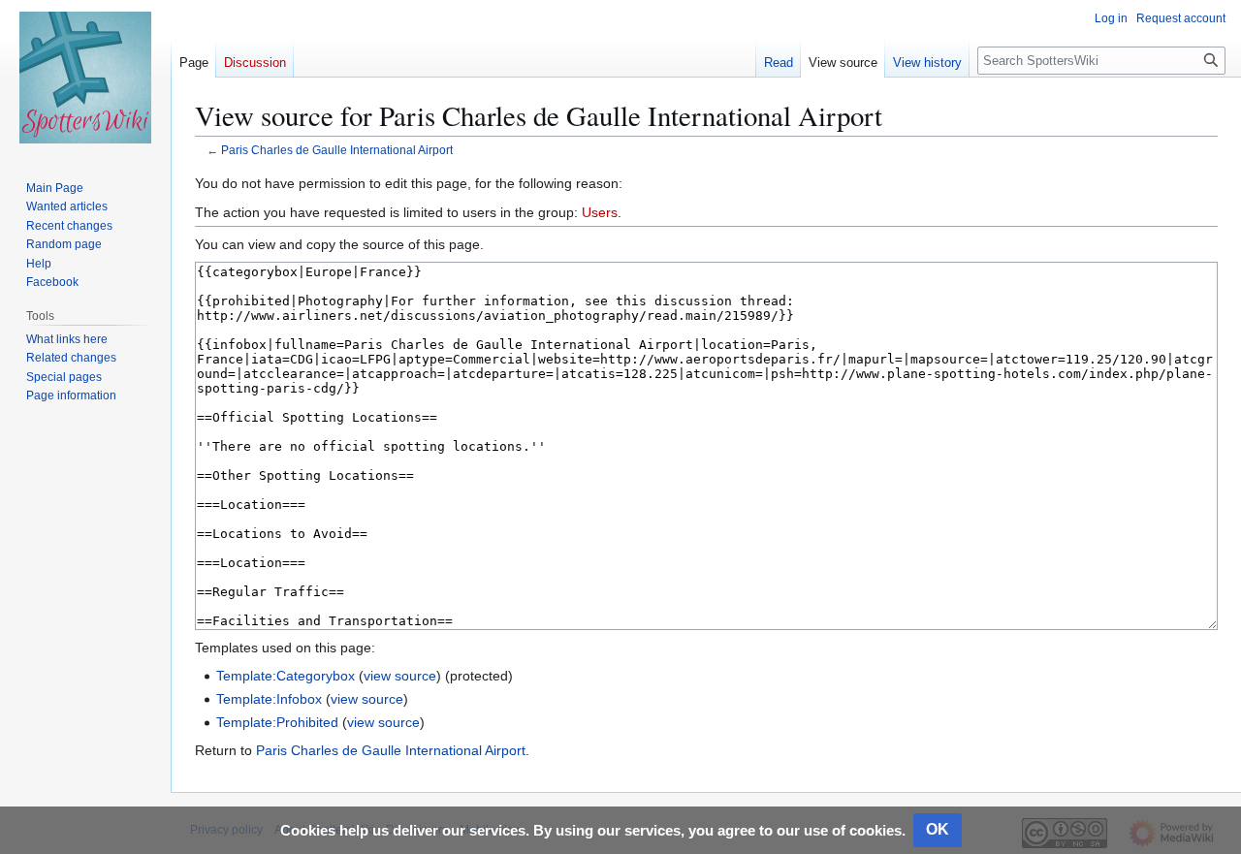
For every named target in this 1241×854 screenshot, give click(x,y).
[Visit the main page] (85, 77)
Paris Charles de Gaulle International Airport (337, 149)
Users (600, 212)
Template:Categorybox (285, 675)
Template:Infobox (269, 699)
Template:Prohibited (277, 722)
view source (400, 675)
